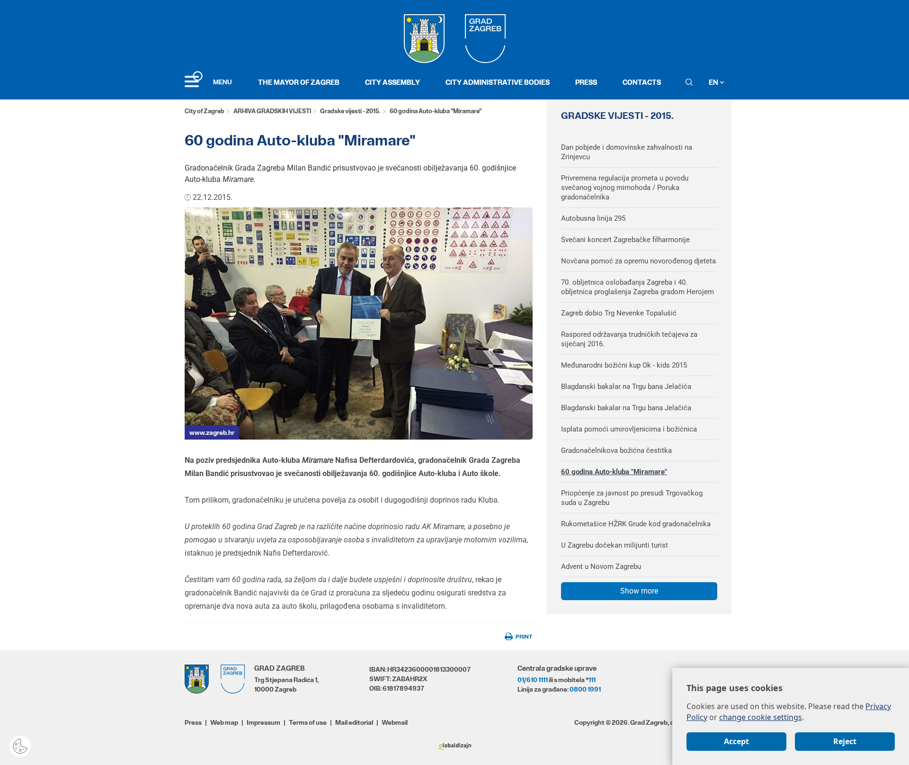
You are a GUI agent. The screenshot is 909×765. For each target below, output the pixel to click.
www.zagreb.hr (211, 432)
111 (592, 680)
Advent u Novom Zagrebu (601, 566)
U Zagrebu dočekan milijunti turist (614, 545)
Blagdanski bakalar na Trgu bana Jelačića (626, 386)
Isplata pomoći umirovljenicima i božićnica (629, 429)
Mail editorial (354, 722)
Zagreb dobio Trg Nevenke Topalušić (619, 313)
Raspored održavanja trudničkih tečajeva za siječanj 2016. (629, 339)
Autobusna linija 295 (593, 218)
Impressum (263, 722)
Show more (639, 590)
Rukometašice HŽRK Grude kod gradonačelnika (636, 524)
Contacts (642, 82)
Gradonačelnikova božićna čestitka (616, 450)
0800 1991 (585, 689)
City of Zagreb (204, 111)
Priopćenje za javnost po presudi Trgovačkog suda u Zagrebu (632, 498)
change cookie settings (760, 717)
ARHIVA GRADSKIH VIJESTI (272, 111)
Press (586, 82)
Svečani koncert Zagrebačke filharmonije (625, 239)
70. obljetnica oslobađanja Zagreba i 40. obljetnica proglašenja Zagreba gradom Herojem (637, 287)
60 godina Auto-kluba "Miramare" (614, 472)
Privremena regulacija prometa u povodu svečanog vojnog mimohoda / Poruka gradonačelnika (624, 187)
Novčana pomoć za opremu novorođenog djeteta (638, 261)
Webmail (395, 722)
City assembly (392, 82)
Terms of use (308, 722)
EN (714, 82)
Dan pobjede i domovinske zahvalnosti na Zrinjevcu (626, 152)
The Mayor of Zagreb (298, 82)
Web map (224, 722)
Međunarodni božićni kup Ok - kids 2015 (624, 365)
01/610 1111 (532, 680)
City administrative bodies (498, 82)
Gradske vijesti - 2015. (350, 111)
